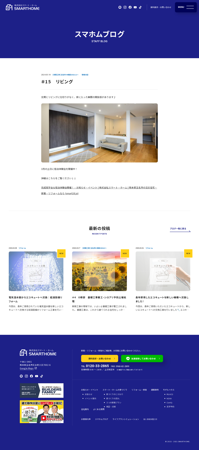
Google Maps (27, 368)
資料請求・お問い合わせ (160, 7)
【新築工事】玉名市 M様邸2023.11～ (65, 74)
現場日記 (85, 74)
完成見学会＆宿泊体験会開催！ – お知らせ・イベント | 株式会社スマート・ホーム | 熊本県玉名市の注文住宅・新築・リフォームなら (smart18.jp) (99, 190)
